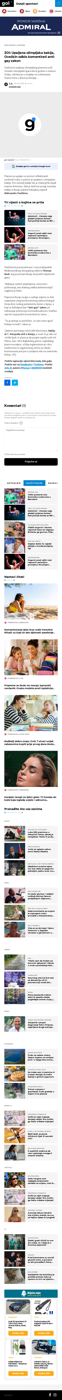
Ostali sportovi (27, 3)
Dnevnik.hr (12, 11)
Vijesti (27, 11)
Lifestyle (58, 11)
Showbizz (42, 11)
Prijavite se (31, 461)
